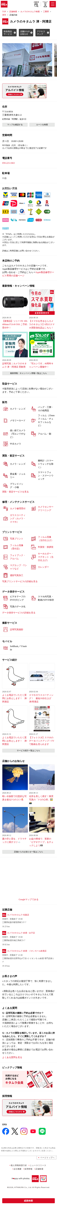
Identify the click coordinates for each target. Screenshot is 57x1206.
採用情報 (28, 1169)
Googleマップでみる (28, 899)
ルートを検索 (42, 125)
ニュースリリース (38, 1165)
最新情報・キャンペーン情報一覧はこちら (28, 373)
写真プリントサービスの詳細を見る (20, 581)
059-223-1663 (8, 163)
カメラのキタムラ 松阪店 (18, 915)
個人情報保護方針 (19, 1165)
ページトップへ (47, 1157)
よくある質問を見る (12, 1057)
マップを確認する (15, 125)
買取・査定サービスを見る (15, 492)
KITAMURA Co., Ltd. (23, 1187)
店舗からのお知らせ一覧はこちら (28, 852)
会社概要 (17, 1169)
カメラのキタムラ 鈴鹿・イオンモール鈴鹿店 (26, 951)
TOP (4, 12)
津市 (4, 15)
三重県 (46, 12)
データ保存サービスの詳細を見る (18, 612)
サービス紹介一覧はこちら (28, 751)
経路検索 (28, 1200)
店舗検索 (36, 2)
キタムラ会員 (45, 2)
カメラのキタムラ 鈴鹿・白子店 (21, 933)
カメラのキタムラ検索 (30, 12)
